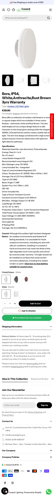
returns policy (32, 363)
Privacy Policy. (8, 415)
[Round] (6, 294)
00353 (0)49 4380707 (14, 439)
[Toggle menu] (50, 9)
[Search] (48, 17)
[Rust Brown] (26, 279)
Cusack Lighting (16, 492)
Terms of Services (35, 412)
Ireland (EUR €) (12, 465)
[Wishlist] (8, 10)
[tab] (15, 379)
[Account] (3, 9)
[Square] (16, 294)
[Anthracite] (16, 279)
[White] (6, 279)
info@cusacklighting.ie (15, 435)
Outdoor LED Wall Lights (18, 106)
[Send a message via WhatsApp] (49, 492)
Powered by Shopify (32, 492)
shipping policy (17, 366)
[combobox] (27, 18)
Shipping (16, 114)
